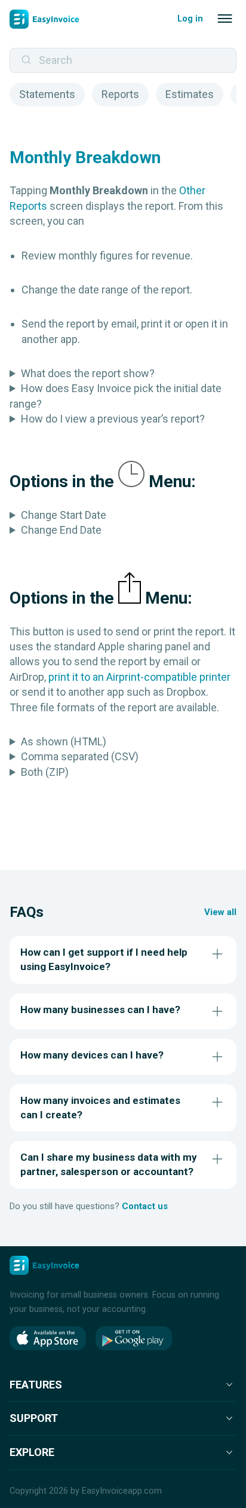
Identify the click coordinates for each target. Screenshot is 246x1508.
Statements (47, 94)
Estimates (189, 94)
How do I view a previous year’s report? (113, 418)
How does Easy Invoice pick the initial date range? (116, 395)
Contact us (145, 1206)
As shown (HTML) (63, 741)
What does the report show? (88, 373)
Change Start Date (63, 515)
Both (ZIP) (45, 772)
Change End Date (61, 530)
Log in (190, 19)
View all (220, 912)
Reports (120, 94)
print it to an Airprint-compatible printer (139, 677)
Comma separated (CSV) (80, 756)
